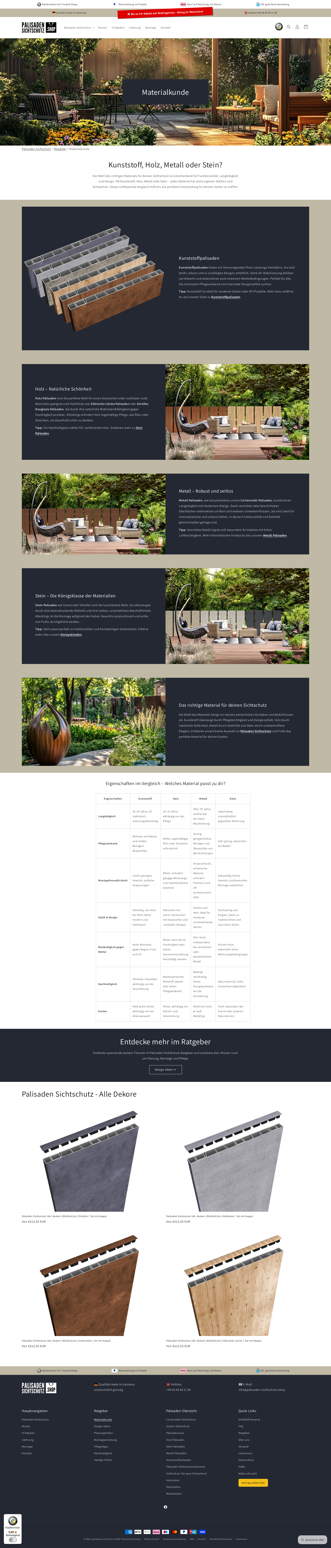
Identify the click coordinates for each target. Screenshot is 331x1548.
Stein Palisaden (175, 1446)
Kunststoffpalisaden (178, 1460)
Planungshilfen (103, 1433)
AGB (192, 1539)
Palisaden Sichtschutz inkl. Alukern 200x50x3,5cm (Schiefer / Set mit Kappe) (64, 1216)
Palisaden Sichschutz (36, 149)
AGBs (241, 1466)
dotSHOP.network (249, 1419)
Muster (26, 1426)
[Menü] (19, 1516)
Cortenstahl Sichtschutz (181, 1419)
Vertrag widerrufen (253, 1482)
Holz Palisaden (175, 1440)
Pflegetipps (101, 1446)
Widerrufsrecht (247, 1473)
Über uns (244, 1440)
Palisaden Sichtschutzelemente (185, 1466)
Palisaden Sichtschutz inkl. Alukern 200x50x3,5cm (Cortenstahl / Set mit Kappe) (66, 1340)
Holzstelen (173, 1480)
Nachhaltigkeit (103, 1453)
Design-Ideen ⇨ (165, 1069)
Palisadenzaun (175, 1433)
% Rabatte (28, 1433)
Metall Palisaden (176, 1453)
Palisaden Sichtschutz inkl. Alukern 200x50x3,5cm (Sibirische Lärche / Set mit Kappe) (213, 1340)
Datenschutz (246, 1460)
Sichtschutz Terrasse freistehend (186, 1473)
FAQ (240, 1426)
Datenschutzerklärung (174, 1539)
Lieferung (28, 1440)
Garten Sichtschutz (178, 1426)
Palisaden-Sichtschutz (35, 1419)
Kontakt (27, 1453)
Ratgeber (60, 149)
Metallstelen (174, 1493)
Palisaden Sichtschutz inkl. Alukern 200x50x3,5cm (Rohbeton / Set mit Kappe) (209, 1216)
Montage (27, 1446)
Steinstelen (173, 1487)
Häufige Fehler (103, 1460)
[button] (79, 28)
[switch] (13, 1539)
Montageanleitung (105, 1440)
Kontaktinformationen (221, 1539)
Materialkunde (103, 1419)
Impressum (245, 1453)
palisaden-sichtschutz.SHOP (106, 1539)
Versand (243, 1446)
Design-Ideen (102, 1426)
